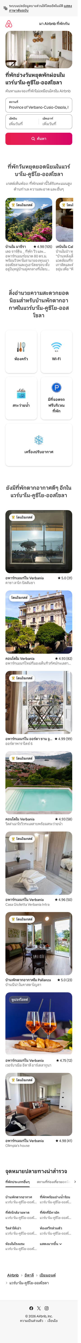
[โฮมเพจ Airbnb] (8, 24)
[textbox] (22, 124)
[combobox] (39, 107)
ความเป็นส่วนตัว (31, 1321)
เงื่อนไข (52, 1321)
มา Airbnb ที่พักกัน (54, 23)
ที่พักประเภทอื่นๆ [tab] (17, 1182)
